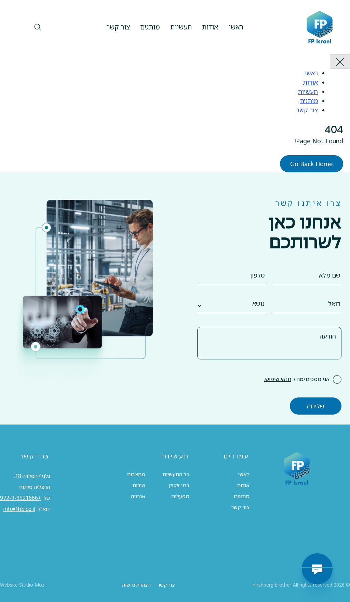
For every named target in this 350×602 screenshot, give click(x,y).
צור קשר (118, 27)
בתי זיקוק (179, 485)
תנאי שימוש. (277, 379)
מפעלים (180, 496)
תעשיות (181, 27)
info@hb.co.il (19, 509)
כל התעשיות (175, 474)
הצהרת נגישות (136, 584)
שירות (138, 485)
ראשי (236, 27)
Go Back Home (311, 164)
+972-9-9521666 (20, 498)
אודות (210, 27)
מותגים (150, 27)
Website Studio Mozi (22, 584)
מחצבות (136, 474)
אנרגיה (138, 496)
